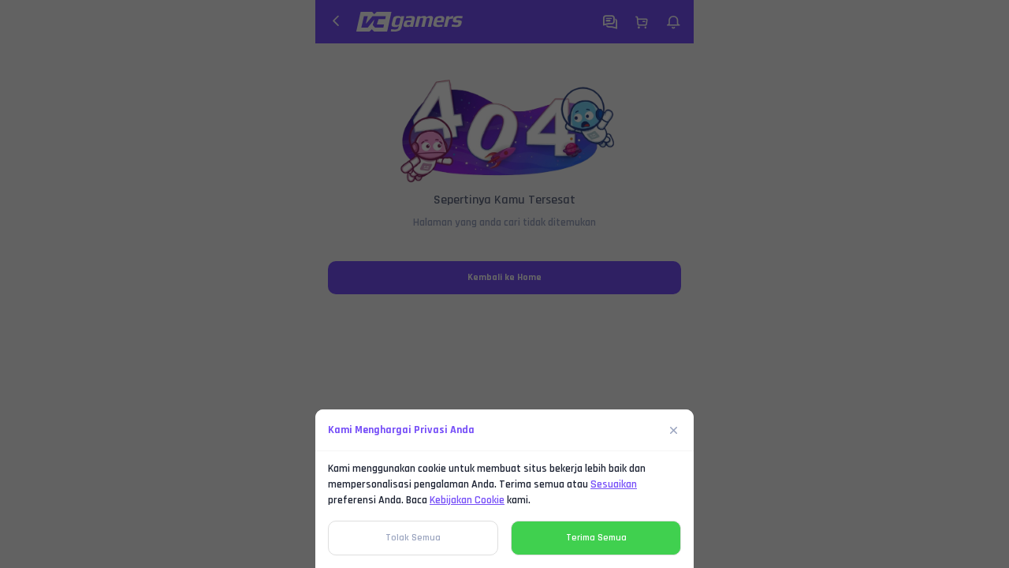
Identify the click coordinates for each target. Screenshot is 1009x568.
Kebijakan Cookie (467, 500)
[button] (504, 284)
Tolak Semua (413, 538)
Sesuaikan (613, 484)
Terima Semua (596, 538)
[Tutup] (674, 430)
